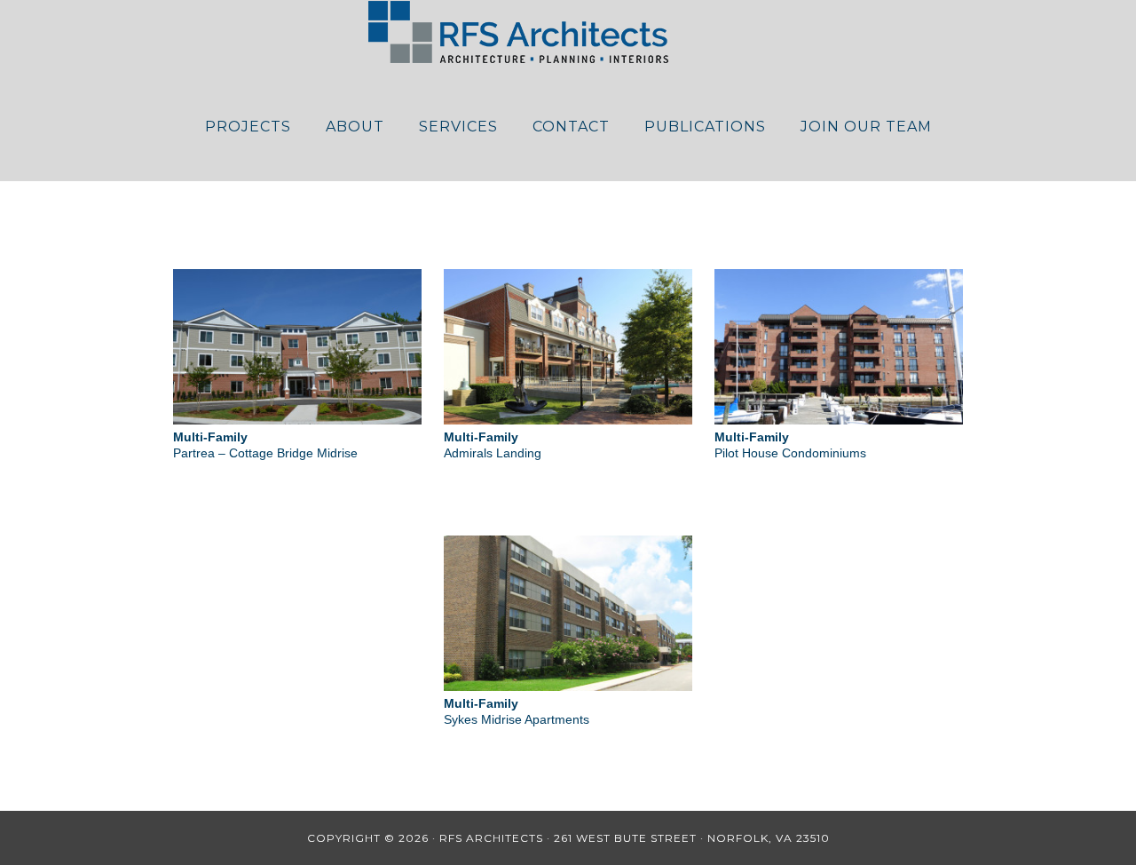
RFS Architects (568, 32)
